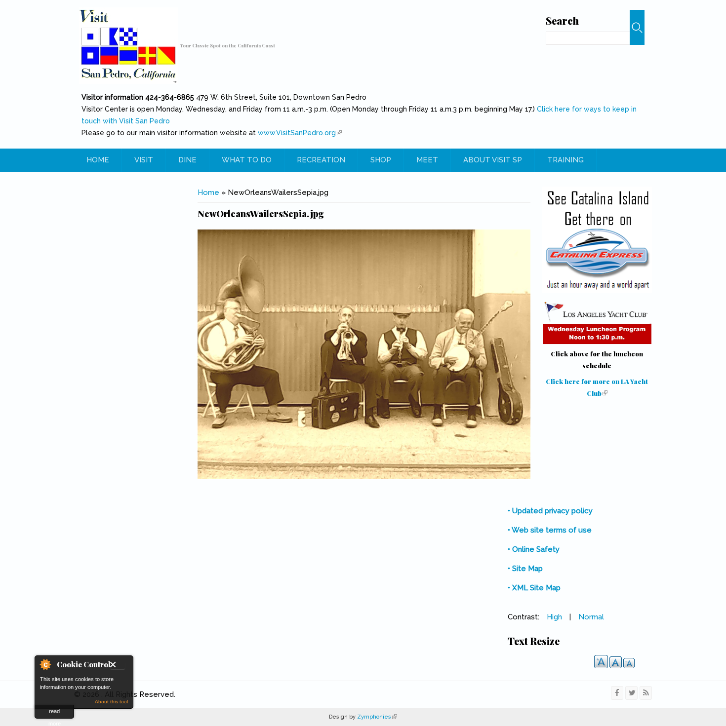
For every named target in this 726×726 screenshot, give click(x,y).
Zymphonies (376, 717)
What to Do (247, 159)
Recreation (321, 159)
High (554, 616)
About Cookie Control (45, 664)
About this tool (111, 701)
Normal (591, 616)
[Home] (128, 45)
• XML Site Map (534, 587)
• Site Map (525, 568)
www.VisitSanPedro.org (300, 133)
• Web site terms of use (550, 530)
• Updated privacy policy (550, 510)
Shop (380, 159)
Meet (427, 159)
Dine (187, 159)
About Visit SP (492, 159)
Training (565, 159)
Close (117, 665)
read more (54, 713)
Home (97, 159)
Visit (143, 159)
